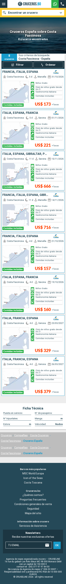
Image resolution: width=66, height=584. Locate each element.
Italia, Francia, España (20, 318)
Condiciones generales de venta (33, 504)
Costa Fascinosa (11, 440)
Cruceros (6, 435)
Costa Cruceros (39, 435)
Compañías (21, 435)
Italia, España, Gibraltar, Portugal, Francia (25, 153)
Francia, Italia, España (20, 71)
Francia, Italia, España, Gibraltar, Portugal (25, 195)
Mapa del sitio (33, 513)
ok (57, 545)
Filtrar (20, 64)
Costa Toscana (33, 482)
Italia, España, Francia (20, 112)
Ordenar (50, 64)
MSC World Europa (33, 473)
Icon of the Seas (33, 477)
